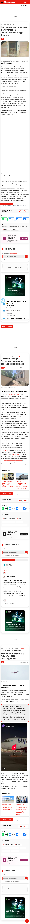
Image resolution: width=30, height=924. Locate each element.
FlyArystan (6, 850)
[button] (25, 5)
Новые (21, 560)
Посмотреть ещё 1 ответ (9, 603)
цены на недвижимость (10, 525)
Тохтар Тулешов (5, 450)
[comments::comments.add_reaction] (4, 573)
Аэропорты (15, 850)
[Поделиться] (27, 921)
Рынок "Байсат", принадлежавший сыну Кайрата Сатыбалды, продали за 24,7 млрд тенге (21, 485)
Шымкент (19, 521)
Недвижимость (23, 525)
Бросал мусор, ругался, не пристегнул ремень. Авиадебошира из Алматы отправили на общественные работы (22, 809)
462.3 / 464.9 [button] (7, 5)
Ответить (7, 570)
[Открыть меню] (2, 2)
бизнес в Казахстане (9, 521)
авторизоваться (13, 253)
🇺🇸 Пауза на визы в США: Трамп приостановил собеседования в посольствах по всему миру (16, 312)
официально (21, 356)
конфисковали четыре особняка (13, 460)
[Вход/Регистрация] (24, 2)
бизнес (19, 518)
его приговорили (16, 454)
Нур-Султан (15, 229)
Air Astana (18, 844)
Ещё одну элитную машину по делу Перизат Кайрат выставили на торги (7, 484)
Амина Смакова (13, 24)
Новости (9, 9)
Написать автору (24, 38)
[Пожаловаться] (26, 564)
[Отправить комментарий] (26, 256)
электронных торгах (14, 394)
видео (22, 648)
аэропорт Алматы (8, 844)
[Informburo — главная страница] (9, 2)
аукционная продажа (9, 518)
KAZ (28, 2)
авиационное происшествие (11, 847)
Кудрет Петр (14, 356)
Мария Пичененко (15, 648)
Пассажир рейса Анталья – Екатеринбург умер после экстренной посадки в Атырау (7, 807)
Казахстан (6, 229)
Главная (3, 9)
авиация (23, 847)
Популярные (8, 560)
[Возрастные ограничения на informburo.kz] (22, 2)
